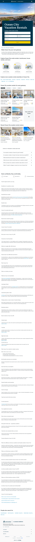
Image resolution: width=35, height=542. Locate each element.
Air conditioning (11, 81)
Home (2, 47)
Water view (32, 79)
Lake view (13, 79)
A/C (7, 81)
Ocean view (18, 79)
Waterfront (3, 81)
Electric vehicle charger (7, 79)
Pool (1, 79)
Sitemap (15, 536)
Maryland (7, 47)
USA (5, 47)
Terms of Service (28, 536)
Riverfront (27, 79)
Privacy (21, 536)
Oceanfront (23, 79)
